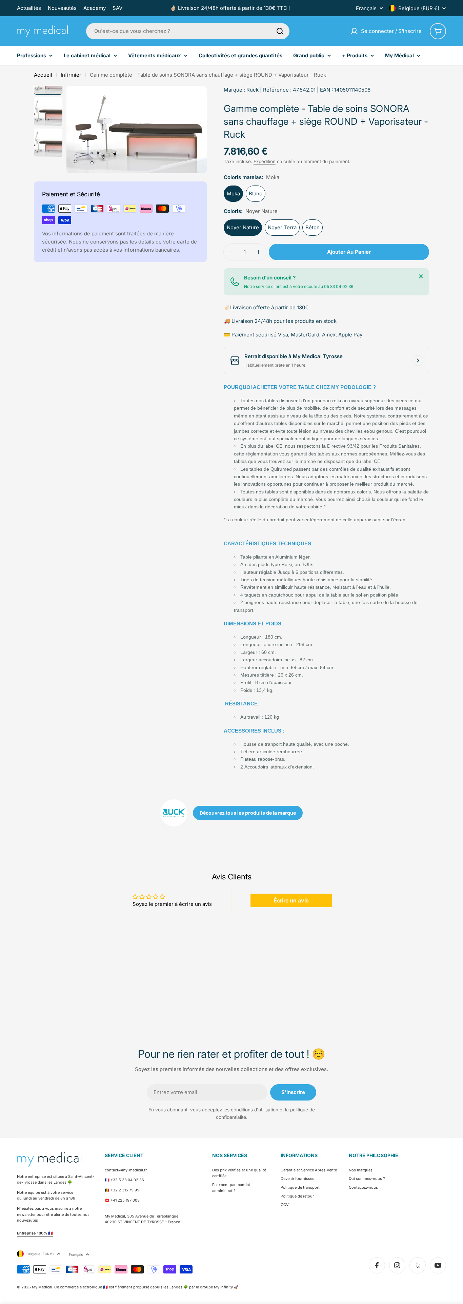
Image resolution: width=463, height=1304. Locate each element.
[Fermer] (421, 276)
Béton (312, 227)
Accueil (43, 75)
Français (366, 8)
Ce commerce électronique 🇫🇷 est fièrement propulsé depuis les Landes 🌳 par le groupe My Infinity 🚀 (146, 1287)
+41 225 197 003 (125, 1200)
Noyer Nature (243, 227)
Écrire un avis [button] (291, 900)
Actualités (29, 8)
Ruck (252, 89)
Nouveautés (62, 8)
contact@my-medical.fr (126, 1170)
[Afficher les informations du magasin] (417, 360)
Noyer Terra (282, 227)
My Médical (42, 1287)
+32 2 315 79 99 (124, 1190)
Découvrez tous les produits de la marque (248, 813)
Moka (233, 193)
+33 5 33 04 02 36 (127, 1180)
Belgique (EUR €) (418, 8)
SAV (117, 8)
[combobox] (187, 31)
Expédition (265, 161)
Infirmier (71, 75)
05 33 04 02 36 (338, 286)
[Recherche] (280, 31)
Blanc (255, 193)
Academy (94, 8)
